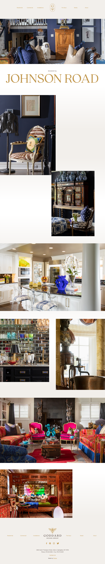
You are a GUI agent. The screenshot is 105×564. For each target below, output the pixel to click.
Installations (40, 7)
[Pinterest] (50, 543)
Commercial (30, 7)
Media (75, 7)
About (86, 7)
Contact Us (52, 555)
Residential (20, 7)
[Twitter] (58, 543)
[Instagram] (54, 543)
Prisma (55, 558)
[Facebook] (46, 543)
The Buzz (63, 7)
